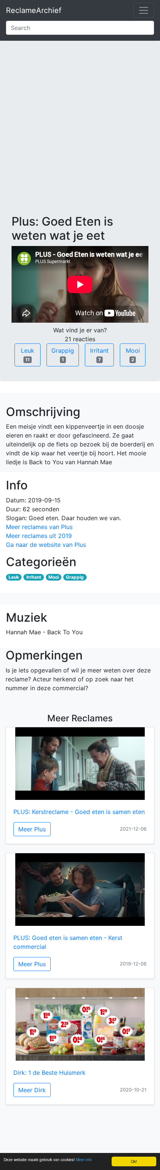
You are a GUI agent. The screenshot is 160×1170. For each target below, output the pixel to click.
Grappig (62, 354)
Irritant (99, 354)
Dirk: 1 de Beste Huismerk (49, 1072)
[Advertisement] (80, 133)
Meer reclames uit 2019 (39, 535)
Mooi (133, 354)
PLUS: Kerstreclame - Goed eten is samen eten (79, 811)
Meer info (84, 1159)
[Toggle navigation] (143, 10)
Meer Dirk (32, 1090)
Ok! (134, 1161)
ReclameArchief (33, 10)
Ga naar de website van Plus (46, 544)
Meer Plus (32, 829)
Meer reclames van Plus (39, 527)
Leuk (27, 354)
